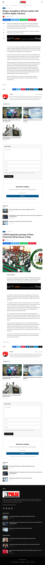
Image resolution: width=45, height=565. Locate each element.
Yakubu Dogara (6, 342)
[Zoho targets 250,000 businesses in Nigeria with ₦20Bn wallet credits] (12, 112)
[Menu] (3, 2)
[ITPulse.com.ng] (22, 2)
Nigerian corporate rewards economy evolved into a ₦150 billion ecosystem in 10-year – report (25, 551)
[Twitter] (4, 29)
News (4, 8)
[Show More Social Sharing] (38, 20)
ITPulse (7, 16)
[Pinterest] (4, 35)
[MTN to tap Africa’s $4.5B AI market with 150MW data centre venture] (12, 130)
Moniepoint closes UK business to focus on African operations (32, 120)
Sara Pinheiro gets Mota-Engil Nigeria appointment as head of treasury (22, 538)
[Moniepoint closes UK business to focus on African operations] (32, 112)
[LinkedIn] (4, 32)
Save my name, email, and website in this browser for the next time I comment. (20, 172)
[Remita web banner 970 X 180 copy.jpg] (24, 41)
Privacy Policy (29, 199)
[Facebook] (4, 27)
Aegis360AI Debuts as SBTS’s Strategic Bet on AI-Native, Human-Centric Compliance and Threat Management (25, 216)
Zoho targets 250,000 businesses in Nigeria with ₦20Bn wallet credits (12, 120)
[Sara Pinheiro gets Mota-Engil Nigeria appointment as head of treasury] (5, 540)
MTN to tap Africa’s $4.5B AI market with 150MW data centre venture (12, 138)
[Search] (41, 2)
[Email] (4, 38)
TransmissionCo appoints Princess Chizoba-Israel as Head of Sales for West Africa (24, 544)
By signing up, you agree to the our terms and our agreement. (23, 199)
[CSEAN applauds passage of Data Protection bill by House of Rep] (22, 259)
